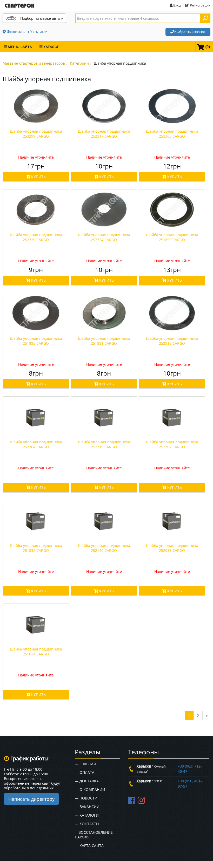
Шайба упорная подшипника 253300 (172, 134)
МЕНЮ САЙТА (19, 46)
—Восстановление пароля (94, 834)
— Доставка (87, 780)
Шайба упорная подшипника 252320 (36, 237)
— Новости (86, 798)
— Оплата (84, 772)
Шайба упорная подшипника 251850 (172, 237)
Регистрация (199, 5)
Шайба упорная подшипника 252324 (104, 237)
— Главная (85, 763)
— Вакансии (87, 806)
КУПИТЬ (38, 176)
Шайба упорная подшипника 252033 (172, 548)
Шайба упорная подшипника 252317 (104, 134)
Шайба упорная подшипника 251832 (36, 548)
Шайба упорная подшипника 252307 (172, 444)
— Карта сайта (89, 845)
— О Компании (90, 789)
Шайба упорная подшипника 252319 (104, 444)
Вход (176, 5)
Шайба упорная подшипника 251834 (36, 651)
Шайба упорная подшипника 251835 (36, 341)
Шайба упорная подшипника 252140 (104, 548)
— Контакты (87, 823)
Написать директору (31, 799)
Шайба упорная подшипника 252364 (36, 444)
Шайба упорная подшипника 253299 (36, 134)
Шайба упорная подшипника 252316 (172, 341)
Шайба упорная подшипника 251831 (104, 341)
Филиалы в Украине (26, 32)
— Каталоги (87, 815)
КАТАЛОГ (51, 46)
